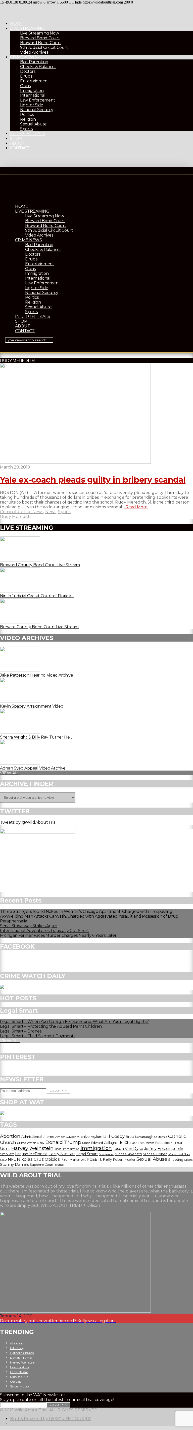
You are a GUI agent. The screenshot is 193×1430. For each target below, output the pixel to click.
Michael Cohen (155, 1154)
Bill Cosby (114, 1136)
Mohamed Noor (179, 1154)
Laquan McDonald (31, 1154)
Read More (136, 507)
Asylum (96, 1137)
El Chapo (128, 1142)
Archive (83, 1137)
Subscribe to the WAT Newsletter (32, 1394)
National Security (36, 109)
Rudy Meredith (15, 516)
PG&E (92, 1159)
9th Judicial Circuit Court (44, 47)
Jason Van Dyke (128, 1148)
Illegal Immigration (67, 1149)
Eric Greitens (146, 1143)
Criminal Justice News (21, 511)
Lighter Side (31, 105)
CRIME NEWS (23, 57)
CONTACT (20, 148)
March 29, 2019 (15, 467)
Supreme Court (42, 1165)
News (50, 511)
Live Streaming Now (39, 33)
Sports (26, 128)
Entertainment (34, 81)
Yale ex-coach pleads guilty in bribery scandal (92, 480)
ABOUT (17, 143)
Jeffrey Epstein (158, 1148)
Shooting (175, 1159)
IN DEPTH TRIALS (27, 133)
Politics (26, 114)
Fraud (177, 1143)
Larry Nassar (62, 1153)
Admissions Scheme (37, 1137)
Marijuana (106, 1154)
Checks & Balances (38, 66)
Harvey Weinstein (32, 1148)
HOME (16, 23)
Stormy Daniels (14, 1164)
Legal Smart (87, 1154)
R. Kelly (105, 1159)
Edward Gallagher (105, 1143)
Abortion (10, 1136)
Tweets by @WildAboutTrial (28, 822)
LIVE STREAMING (27, 28)
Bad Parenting (34, 61)
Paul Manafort (73, 1159)
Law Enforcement (37, 100)
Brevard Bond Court (40, 38)
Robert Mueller (124, 1159)
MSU (3, 1159)
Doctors (27, 71)
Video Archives (34, 52)
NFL (12, 1159)
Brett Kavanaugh (139, 1137)
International (32, 95)
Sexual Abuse (33, 124)
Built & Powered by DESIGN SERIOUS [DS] (51, 1418)
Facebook (163, 1143)
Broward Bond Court (40, 42)
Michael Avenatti (128, 1154)
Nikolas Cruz (30, 1159)
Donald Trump (63, 1142)
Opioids (52, 1159)
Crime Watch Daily (30, 1143)
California (160, 1137)
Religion (28, 119)
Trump (59, 1165)
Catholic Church (22, 1353)
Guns (25, 85)
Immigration (31, 90)
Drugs (26, 76)
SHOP (16, 138)
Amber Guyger (65, 1137)
